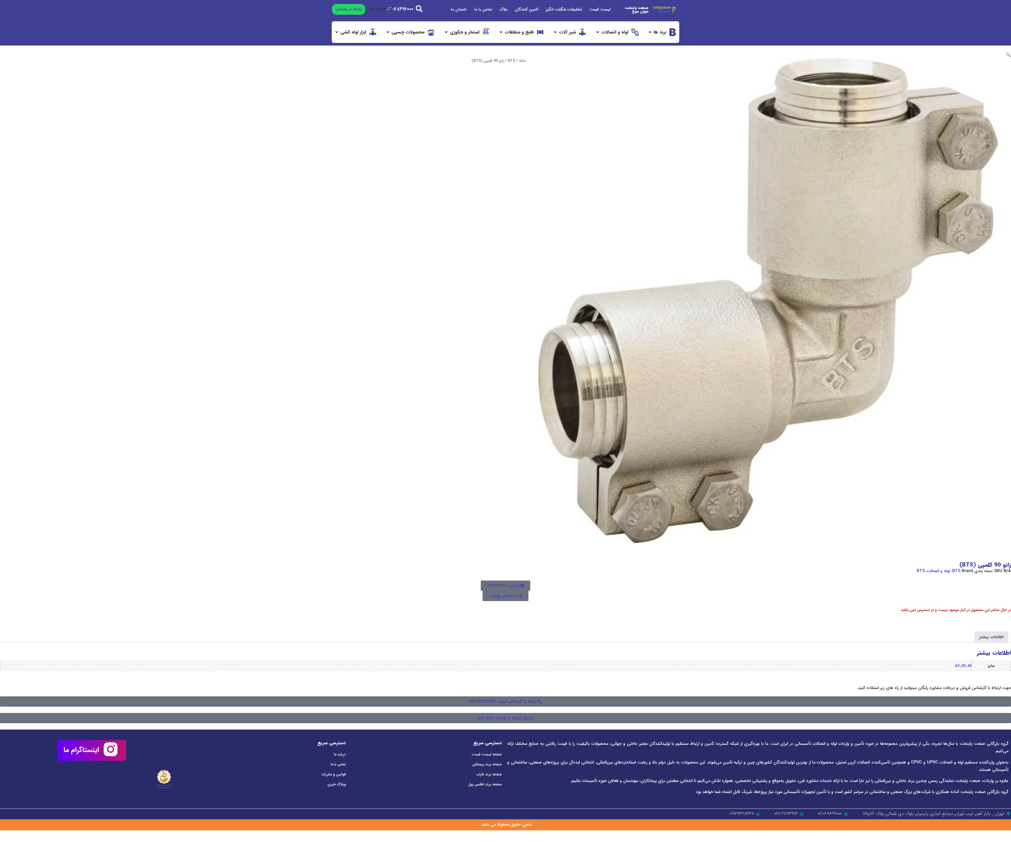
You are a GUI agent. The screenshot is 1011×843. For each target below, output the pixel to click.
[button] (662, 32)
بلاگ (503, 9)
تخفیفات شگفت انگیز (564, 9)
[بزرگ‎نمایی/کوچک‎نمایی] (1007, 834)
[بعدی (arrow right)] (997, 841)
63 (957, 666)
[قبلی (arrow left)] (1007, 841)
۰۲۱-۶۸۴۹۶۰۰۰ (399, 9)
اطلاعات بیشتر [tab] (991, 637)
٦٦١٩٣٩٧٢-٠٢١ (381, 9)
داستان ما (459, 9)
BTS (511, 61)
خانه (522, 61)
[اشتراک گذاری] (987, 834)
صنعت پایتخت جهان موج (636, 9)
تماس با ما (483, 9)
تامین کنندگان (526, 9)
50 (963, 666)
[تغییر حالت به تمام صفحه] (997, 834)
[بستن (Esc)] (977, 834)
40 (969, 666)
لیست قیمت (600, 9)
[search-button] (419, 8)
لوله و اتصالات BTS (933, 571)
